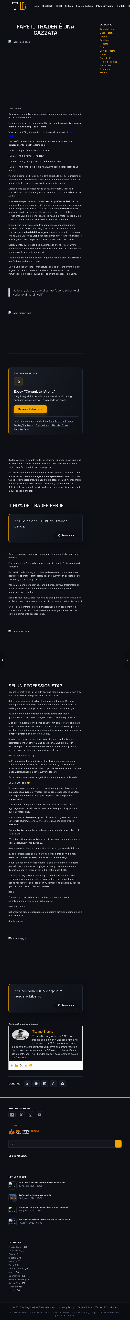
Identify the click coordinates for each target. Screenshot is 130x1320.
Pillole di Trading (108, 61)
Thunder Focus (60, 425)
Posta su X (68, 535)
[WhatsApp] (53, 1083)
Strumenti (105, 69)
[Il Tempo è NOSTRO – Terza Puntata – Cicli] (2, 660)
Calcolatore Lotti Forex (61, 421)
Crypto (103, 36)
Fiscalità (104, 43)
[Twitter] (21, 1065)
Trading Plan (42, 425)
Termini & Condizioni (106, 1307)
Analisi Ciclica (107, 29)
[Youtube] (30, 1065)
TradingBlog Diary (23, 425)
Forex (102, 47)
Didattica (104, 40)
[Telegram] (62, 1083)
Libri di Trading (107, 50)
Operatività (105, 58)
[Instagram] (26, 1065)
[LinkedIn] (44, 1083)
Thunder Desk (21, 429)
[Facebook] (11, 1065)
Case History (106, 32)
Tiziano (103, 72)
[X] (27, 1083)
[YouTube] (39, 1114)
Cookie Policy (85, 1307)
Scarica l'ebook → (30, 409)
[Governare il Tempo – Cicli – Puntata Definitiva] (127, 660)
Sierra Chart (106, 65)
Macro (103, 54)
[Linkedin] (16, 1065)
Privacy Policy (66, 1307)
